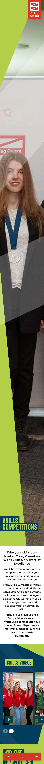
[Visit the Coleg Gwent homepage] (34, 9)
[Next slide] (11, 731)
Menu (36, 757)
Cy (9, 757)
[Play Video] (9, 719)
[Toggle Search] (22, 756)
